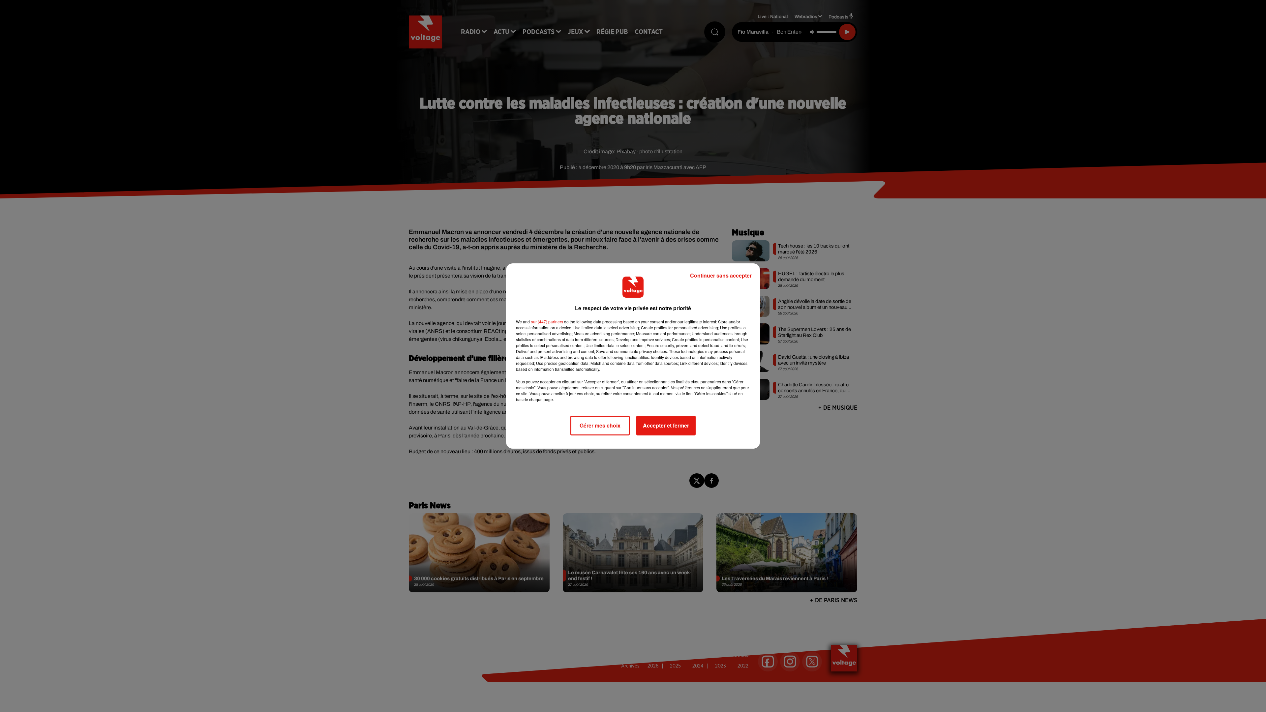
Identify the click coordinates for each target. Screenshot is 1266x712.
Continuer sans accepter (721, 275)
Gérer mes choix (600, 425)
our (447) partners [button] (547, 321)
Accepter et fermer (666, 425)
